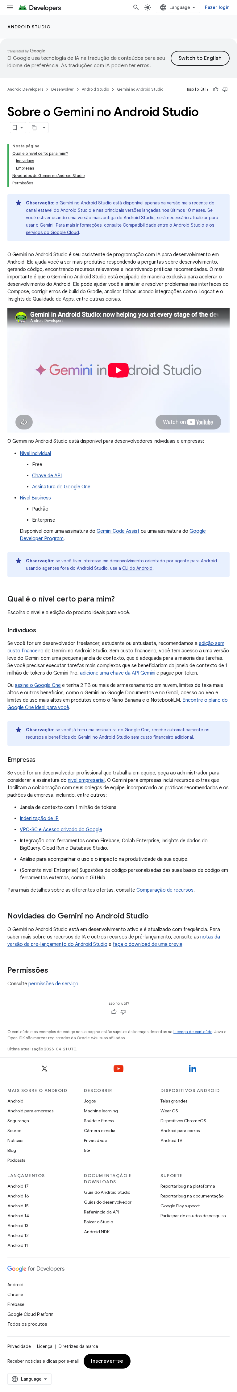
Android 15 (18, 1206)
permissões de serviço (53, 984)
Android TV (171, 1140)
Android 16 (18, 1196)
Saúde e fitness (99, 1120)
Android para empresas (30, 1111)
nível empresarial (86, 780)
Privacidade (95, 1140)
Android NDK (97, 1231)
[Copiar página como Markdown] (34, 127)
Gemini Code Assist (118, 531)
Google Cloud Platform (30, 1314)
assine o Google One (38, 685)
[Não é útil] (225, 89)
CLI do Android (137, 568)
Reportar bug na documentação (191, 1196)
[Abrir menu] (10, 7)
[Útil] (215, 89)
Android (15, 1101)
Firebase (15, 1304)
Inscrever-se (107, 1361)
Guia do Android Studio (107, 1192)
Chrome (15, 1294)
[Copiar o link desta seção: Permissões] (54, 971)
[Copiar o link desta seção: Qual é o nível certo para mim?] (121, 599)
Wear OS (169, 1111)
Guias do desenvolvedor (107, 1202)
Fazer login (217, 7)
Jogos (90, 1101)
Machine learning (101, 1111)
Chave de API (47, 476)
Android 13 (17, 1225)
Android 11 (17, 1245)
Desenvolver (62, 89)
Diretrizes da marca (78, 1346)
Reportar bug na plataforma (187, 1186)
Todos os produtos (27, 1324)
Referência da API (101, 1212)
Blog (11, 1150)
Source (14, 1130)
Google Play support (180, 1206)
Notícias (15, 1140)
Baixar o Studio (98, 1222)
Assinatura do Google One (61, 487)
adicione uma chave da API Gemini (117, 673)
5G (87, 1150)
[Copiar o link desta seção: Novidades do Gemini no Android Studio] (155, 916)
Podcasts (16, 1160)
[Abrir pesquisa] (136, 7)
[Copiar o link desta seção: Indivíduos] (42, 630)
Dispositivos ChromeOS (183, 1120)
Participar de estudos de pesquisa (193, 1215)
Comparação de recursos (164, 890)
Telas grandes (173, 1101)
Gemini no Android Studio (140, 89)
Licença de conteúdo (192, 1031)
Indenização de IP (39, 818)
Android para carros (180, 1130)
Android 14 (18, 1215)
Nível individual (35, 453)
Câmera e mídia (99, 1130)
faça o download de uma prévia (147, 944)
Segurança (18, 1120)
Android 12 (18, 1235)
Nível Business (35, 498)
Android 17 (18, 1186)
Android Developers (25, 89)
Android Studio (29, 27)
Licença (44, 1346)
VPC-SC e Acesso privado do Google (61, 830)
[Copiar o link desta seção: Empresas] (41, 760)
